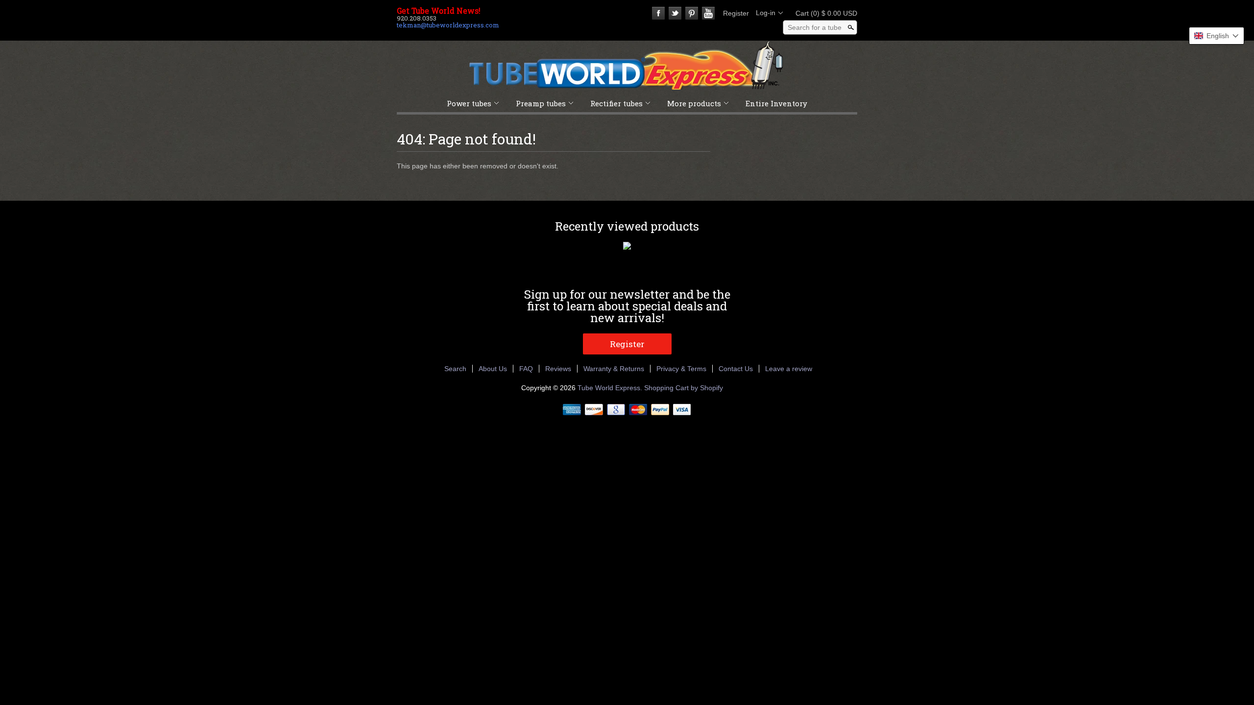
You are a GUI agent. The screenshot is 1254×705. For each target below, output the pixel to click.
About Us (493, 369)
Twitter (675, 13)
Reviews (558, 369)
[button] (1216, 35)
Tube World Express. (611, 388)
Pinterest (692, 13)
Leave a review (788, 369)
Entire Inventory (776, 103)
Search (455, 369)
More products (694, 103)
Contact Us (736, 369)
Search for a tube (815, 27)
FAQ (526, 369)
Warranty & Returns (613, 369)
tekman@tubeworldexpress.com (448, 25)
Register (736, 13)
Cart (823, 13)
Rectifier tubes (616, 103)
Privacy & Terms (681, 369)
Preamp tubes (541, 103)
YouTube (708, 13)
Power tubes (469, 103)
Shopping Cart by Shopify (683, 388)
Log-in (765, 13)
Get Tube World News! (439, 11)
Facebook (658, 13)
